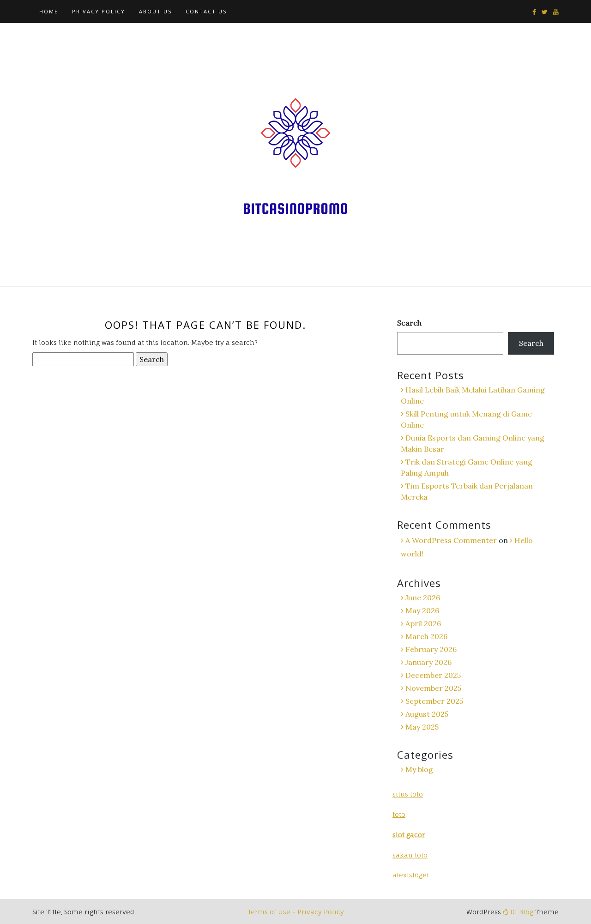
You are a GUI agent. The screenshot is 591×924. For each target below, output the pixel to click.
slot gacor (408, 835)
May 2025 (422, 726)
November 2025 (433, 688)
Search (409, 322)
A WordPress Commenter (451, 540)
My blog (419, 769)
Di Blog (520, 912)
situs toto (407, 794)
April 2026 (423, 623)
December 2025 (433, 675)
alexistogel (410, 875)
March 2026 (426, 636)
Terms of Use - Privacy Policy (295, 912)
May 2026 (422, 610)
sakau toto (410, 855)
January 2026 (428, 662)
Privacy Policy (98, 11)
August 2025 (426, 714)
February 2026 (431, 649)
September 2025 (434, 701)
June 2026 (422, 597)
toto (398, 814)
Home (48, 11)
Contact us (206, 11)
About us (155, 11)
